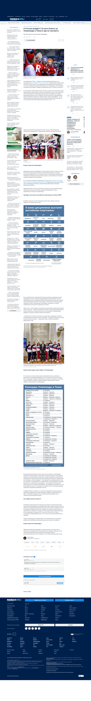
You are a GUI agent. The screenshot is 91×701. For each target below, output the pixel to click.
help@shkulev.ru (15, 668)
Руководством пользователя (51, 662)
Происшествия (58, 611)
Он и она (57, 605)
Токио (32, 542)
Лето (42, 611)
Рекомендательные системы (51, 670)
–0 (62, 565)
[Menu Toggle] (7, 19)
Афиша (40, 16)
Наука (42, 615)
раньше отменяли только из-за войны (39, 82)
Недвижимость (10, 16)
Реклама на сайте (11, 605)
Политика (57, 609)
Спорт (37, 542)
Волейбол (54, 542)
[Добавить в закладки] (59, 40)
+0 (59, 565)
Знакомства (18, 16)
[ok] (32, 628)
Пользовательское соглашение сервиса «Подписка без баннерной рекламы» (59, 672)
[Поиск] (77, 19)
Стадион (47, 542)
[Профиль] (83, 19)
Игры (66, 16)
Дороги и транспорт (29, 613)
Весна (26, 609)
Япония (42, 542)
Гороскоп (45, 16)
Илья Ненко (30, 537)
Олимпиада (26, 542)
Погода (23, 16)
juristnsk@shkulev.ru (35, 667)
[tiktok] (39, 628)
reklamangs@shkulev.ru (50, 658)
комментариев (30, 40)
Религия (57, 617)
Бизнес (26, 607)
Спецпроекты (72, 615)
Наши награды (10, 611)
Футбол (59, 542)
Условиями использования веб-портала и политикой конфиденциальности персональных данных (63, 664)
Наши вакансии (10, 613)
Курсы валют (52, 16)
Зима (42, 605)
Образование (44, 619)
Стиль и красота (72, 607)
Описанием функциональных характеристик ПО (54, 663)
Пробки (45, 19)
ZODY (57, 16)
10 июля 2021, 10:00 (27, 37)
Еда (26, 615)
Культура (43, 609)
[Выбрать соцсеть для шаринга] (63, 40)
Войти (28, 583)
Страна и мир (72, 609)
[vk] (29, 628)
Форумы (28, 16)
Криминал (43, 607)
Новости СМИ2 (27, 591)
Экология (71, 611)
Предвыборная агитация (12, 617)
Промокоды (61, 16)
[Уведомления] (80, 19)
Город (26, 611)
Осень (56, 607)
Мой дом (43, 613)
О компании (9, 609)
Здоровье (27, 619)
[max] (36, 628)
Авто (26, 605)
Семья (56, 619)
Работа (56, 613)
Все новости (14, 27)
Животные (27, 617)
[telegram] (26, 628)
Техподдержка (10, 615)
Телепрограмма (34, 16)
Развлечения (58, 615)
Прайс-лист (9, 607)
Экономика (71, 613)
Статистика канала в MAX (13, 619)
